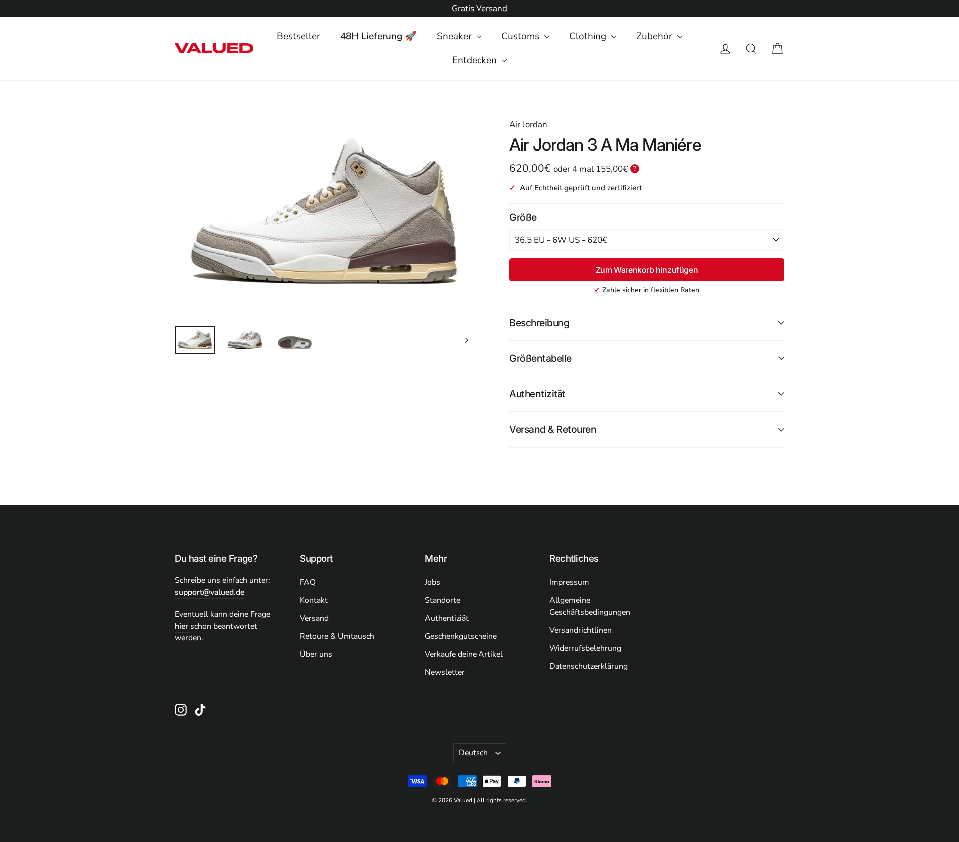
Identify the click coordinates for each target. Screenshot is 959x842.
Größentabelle (540, 358)
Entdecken (475, 60)
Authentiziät (447, 618)
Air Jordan (528, 124)
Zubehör (655, 36)
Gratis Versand (479, 8)
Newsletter (445, 672)
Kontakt (314, 600)
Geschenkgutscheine (461, 636)
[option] (479, 8)
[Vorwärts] (466, 340)
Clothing (589, 36)
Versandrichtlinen (580, 630)
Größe (523, 217)
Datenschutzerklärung (588, 666)
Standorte (442, 600)
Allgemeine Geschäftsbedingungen (589, 606)
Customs (521, 36)
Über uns (316, 654)
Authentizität (537, 394)
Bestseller (298, 36)
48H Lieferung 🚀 (378, 36)
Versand (314, 618)
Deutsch (473, 752)
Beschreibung (539, 323)
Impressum (569, 582)
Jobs (432, 582)
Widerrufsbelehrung (585, 648)
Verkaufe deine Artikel (464, 654)
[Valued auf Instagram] (181, 709)
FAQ (308, 582)
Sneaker (455, 36)
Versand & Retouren (552, 429)
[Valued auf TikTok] (200, 709)
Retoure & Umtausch (337, 636)
